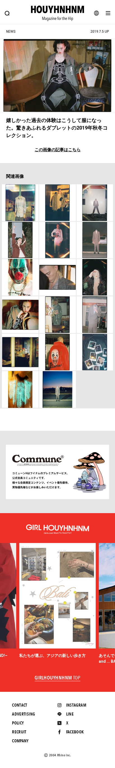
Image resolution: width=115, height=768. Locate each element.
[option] (57, 601)
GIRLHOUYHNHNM (58, 678)
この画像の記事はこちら (58, 150)
